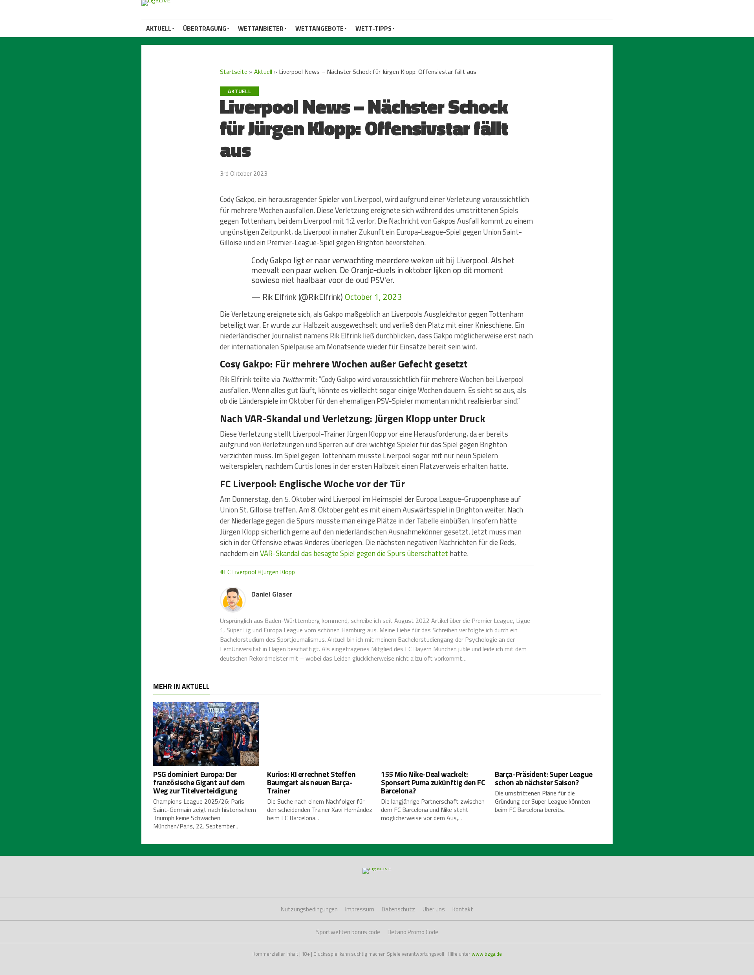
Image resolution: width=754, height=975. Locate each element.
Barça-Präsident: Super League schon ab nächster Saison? (544, 778)
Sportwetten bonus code (348, 931)
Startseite (233, 71)
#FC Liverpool (238, 572)
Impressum (359, 909)
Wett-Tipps (373, 28)
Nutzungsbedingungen (309, 909)
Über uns (434, 909)
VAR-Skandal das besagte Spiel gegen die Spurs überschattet (354, 553)
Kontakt (462, 909)
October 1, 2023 (373, 296)
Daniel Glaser (272, 594)
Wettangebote (319, 28)
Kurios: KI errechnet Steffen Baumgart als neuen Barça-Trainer (311, 782)
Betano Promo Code (413, 931)
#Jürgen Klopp (276, 572)
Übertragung (204, 28)
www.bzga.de (487, 954)
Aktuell (158, 28)
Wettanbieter (261, 28)
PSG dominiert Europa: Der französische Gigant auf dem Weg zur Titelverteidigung (199, 782)
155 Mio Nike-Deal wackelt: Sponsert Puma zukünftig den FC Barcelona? (433, 782)
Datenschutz (398, 909)
